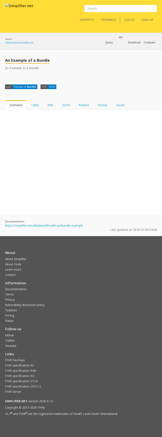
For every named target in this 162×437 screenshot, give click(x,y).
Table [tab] (35, 105)
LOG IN (129, 20)
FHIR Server (13, 392)
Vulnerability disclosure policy (25, 305)
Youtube (10, 346)
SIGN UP (147, 20)
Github (9, 335)
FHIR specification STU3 (21, 381)
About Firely (13, 264)
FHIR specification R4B (20, 371)
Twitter (10, 340)
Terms (9, 294)
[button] (109, 42)
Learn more (13, 269)
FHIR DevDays (15, 360)
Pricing (9, 315)
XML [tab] (50, 105)
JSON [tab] (66, 105)
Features (11, 310)
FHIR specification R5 (19, 365)
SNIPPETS (87, 20)
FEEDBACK (108, 20)
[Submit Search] (153, 8)
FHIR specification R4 (19, 376)
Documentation (16, 289)
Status (9, 321)
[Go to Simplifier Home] (19, 8)
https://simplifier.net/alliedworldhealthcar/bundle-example (44, 225)
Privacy (10, 300)
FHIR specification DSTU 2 (23, 386)
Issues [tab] (120, 105)
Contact (10, 275)
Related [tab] (83, 105)
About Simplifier (16, 259)
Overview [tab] (15, 105)
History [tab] (102, 105)
